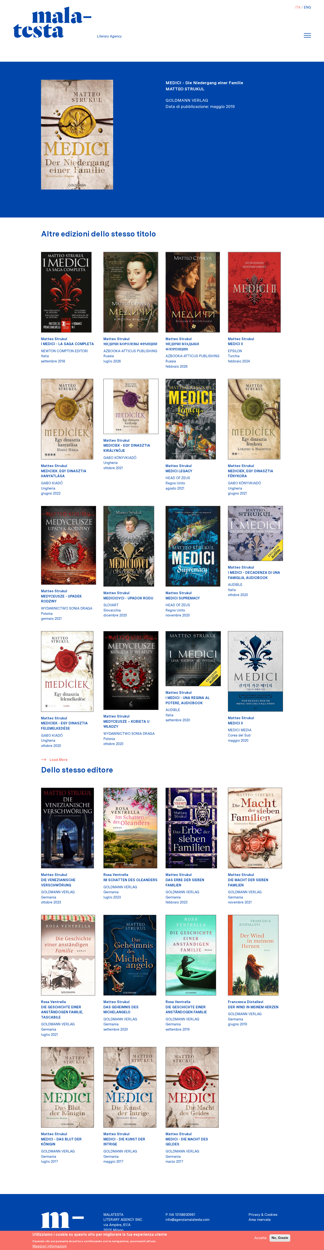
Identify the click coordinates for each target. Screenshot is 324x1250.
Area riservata (260, 1220)
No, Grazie (280, 1238)
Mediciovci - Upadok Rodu (128, 598)
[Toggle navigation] (307, 35)
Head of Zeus (178, 478)
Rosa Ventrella (115, 875)
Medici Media (239, 730)
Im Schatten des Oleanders (130, 880)
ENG (307, 7)
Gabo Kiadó (52, 483)
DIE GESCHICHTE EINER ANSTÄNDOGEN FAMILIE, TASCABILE (62, 1012)
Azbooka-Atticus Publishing (130, 351)
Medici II (235, 344)
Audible (235, 585)
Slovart (111, 605)
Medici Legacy (179, 471)
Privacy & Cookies (263, 1215)
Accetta (260, 1238)
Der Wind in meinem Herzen (253, 1007)
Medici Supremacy (183, 598)
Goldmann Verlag (58, 892)
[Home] (52, 22)
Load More (59, 760)
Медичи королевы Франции (130, 344)
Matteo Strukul (185, 88)
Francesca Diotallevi (245, 1002)
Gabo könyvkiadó (119, 458)
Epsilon (235, 351)
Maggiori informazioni (49, 1246)
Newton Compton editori (64, 351)
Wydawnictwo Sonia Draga (66, 608)
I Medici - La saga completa (67, 344)
